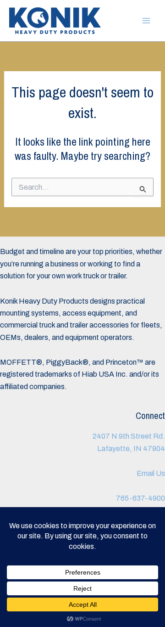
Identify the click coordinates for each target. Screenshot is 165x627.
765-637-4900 (140, 498)
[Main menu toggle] (146, 20)
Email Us (151, 473)
